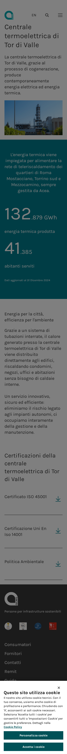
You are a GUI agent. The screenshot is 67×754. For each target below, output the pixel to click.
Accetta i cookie (34, 747)
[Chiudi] (59, 688)
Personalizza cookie (33, 735)
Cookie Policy (13, 727)
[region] (33, 717)
